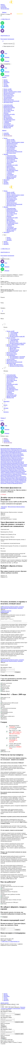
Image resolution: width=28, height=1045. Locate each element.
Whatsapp (6, 61)
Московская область (17, 483)
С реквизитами (7, 121)
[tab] (14, 762)
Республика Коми (15, 466)
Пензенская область (17, 459)
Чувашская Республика (16, 471)
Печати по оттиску (8, 94)
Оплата (5, 83)
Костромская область (16, 456)
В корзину (5, 916)
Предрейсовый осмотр (9, 119)
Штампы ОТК (7, 127)
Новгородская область (6, 459)
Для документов (8, 109)
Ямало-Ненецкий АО (21, 478)
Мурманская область (6, 457)
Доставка (6, 85)
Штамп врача (13, 348)
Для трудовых (7, 111)
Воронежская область (16, 448)
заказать (3, 750)
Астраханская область (6, 474)
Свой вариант (4, 613)
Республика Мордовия (12, 467)
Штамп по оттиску (8, 126)
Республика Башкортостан (19, 479)
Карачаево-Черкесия (11, 464)
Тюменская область (10, 482)
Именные (6, 113)
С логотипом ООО (14, 339)
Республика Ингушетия (18, 461)
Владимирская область (15, 452)
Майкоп (3, 4)
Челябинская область (20, 482)
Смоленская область (6, 460)
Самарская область (17, 474)
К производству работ (9, 114)
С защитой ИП (13, 333)
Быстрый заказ (17, 620)
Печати (5, 79)
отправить (17, 929)
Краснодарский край (10, 451)
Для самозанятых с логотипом (17, 356)
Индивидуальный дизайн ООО (18, 343)
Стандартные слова (9, 125)
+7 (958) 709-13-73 (5, 19)
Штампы (6, 81)
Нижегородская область (17, 457)
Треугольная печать (15, 347)
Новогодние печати (9, 99)
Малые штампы (8, 117)
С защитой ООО (14, 340)
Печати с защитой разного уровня (12, 91)
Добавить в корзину (5, 617)
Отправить (17, 672)
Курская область (5, 470)
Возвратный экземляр (9, 107)
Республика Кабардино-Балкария (9, 463)
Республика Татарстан (6, 483)
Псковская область (11, 468)
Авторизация (10, 39)
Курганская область (14, 480)
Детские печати (8, 98)
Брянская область (5, 452)
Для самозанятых (8, 97)
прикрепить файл (19, 1022)
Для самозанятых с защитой (17, 358)
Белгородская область (21, 451)
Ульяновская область (10, 478)
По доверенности (8, 118)
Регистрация (4, 39)
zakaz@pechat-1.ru (5, 35)
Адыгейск (6, 133)
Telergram (6, 57)
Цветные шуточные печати (16, 366)
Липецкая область (15, 449)
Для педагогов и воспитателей (11, 101)
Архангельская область (18, 455)
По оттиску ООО (14, 341)
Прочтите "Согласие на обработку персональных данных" (13, 1007)
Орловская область (20, 472)
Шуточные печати (8, 102)
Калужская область (5, 448)
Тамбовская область (10, 472)
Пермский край (5, 480)
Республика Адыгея (22, 464)
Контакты (6, 86)
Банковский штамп (8, 106)
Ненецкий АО (20, 468)
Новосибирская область (13, 476)
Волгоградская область (6, 453)
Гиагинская (6, 134)
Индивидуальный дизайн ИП (17, 336)
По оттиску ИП (13, 335)
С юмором (6, 122)
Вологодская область (18, 453)
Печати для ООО (8, 90)
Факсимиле (6, 82)
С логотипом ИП (14, 332)
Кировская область (5, 456)
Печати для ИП (7, 89)
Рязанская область (13, 470)
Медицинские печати (9, 93)
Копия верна (7, 115)
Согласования (7, 123)
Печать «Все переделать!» (16, 364)
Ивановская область (6, 449)
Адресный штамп (8, 105)
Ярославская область (16, 460)
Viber (5, 53)
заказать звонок (5, 1003)
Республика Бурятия (10, 475)
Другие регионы (5, 8)
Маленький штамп (14, 349)
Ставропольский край (6, 455)
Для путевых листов (9, 110)
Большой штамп (14, 351)
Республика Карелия (6, 466)
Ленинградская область (7, 479)
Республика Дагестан (6, 461)
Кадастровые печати (9, 95)
